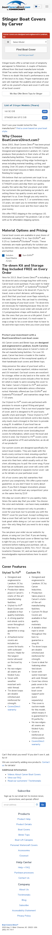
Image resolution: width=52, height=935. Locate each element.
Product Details (24, 824)
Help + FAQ (24, 867)
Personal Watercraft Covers (24, 845)
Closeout (23, 855)
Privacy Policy (24, 915)
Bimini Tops (24, 834)
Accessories (24, 850)
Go (42, 804)
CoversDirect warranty (14, 708)
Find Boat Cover (26, 49)
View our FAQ (14, 777)
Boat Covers (24, 829)
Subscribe (24, 905)
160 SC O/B (25, 111)
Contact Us (23, 877)
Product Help (24, 819)
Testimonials (24, 894)
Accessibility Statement (24, 910)
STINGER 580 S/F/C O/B (25, 117)
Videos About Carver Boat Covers (24, 774)
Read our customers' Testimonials (24, 780)
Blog (24, 900)
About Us (24, 889)
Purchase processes (24, 872)
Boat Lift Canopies (24, 839)
